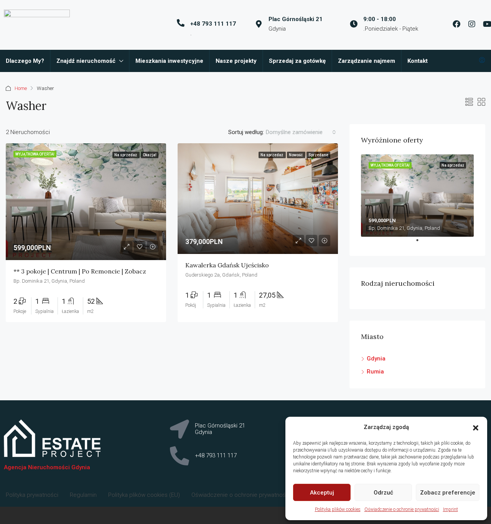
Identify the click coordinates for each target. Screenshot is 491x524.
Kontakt (417, 60)
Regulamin (83, 494)
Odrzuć (383, 492)
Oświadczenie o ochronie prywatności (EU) (247, 494)
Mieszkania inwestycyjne (169, 60)
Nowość (296, 155)
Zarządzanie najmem (366, 60)
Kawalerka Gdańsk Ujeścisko (227, 265)
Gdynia (376, 358)
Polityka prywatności (32, 494)
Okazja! (150, 155)
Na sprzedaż (126, 155)
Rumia (375, 371)
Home (21, 88)
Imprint (450, 509)
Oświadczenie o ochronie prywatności (401, 509)
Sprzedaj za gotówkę (297, 60)
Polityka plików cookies (338, 509)
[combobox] (301, 132)
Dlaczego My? (25, 60)
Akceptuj (322, 492)
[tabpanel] (417, 195)
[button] (475, 427)
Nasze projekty (236, 60)
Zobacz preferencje (447, 492)
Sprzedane (318, 155)
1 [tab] (421, 243)
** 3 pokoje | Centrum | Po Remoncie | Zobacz (79, 271)
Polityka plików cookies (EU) (144, 494)
